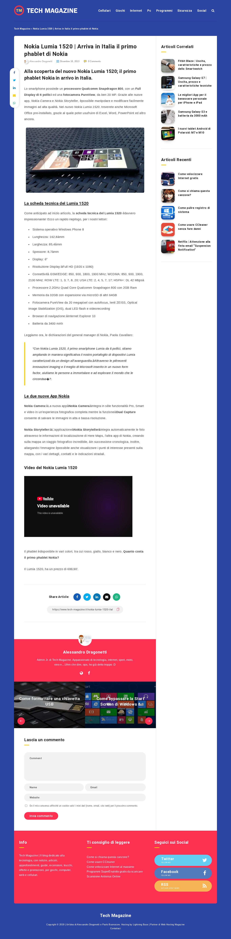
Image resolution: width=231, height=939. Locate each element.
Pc (149, 10)
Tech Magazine (22, 28)
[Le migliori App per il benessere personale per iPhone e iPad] (168, 99)
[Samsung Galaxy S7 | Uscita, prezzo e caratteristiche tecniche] (168, 83)
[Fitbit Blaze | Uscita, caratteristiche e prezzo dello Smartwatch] (168, 66)
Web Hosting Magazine (173, 924)
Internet (136, 10)
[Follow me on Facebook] (89, 673)
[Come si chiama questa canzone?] (168, 196)
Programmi (164, 10)
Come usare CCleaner (101, 861)
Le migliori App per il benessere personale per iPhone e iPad (192, 98)
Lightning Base (140, 924)
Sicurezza (184, 10)
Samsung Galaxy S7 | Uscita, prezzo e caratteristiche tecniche (195, 81)
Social (201, 10)
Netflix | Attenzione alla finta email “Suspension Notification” (194, 245)
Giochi (120, 10)
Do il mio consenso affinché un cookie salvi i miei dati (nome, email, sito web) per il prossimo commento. (84, 805)
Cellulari (104, 10)
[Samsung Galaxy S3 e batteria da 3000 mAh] (168, 116)
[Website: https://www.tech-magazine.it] (81, 673)
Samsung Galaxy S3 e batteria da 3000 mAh (192, 113)
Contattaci (115, 928)
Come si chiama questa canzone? (108, 857)
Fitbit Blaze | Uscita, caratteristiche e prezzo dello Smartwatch (195, 64)
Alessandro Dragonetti (85, 652)
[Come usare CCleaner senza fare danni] (168, 229)
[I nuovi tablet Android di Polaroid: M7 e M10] (168, 133)
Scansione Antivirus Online (104, 876)
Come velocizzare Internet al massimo (110, 866)
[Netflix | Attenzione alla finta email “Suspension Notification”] (168, 246)
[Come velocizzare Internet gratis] (168, 179)
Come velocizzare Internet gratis (190, 176)
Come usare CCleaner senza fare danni (193, 226)
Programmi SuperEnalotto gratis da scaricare (115, 871)
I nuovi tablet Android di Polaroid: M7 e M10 (194, 130)
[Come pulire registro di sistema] (168, 212)
